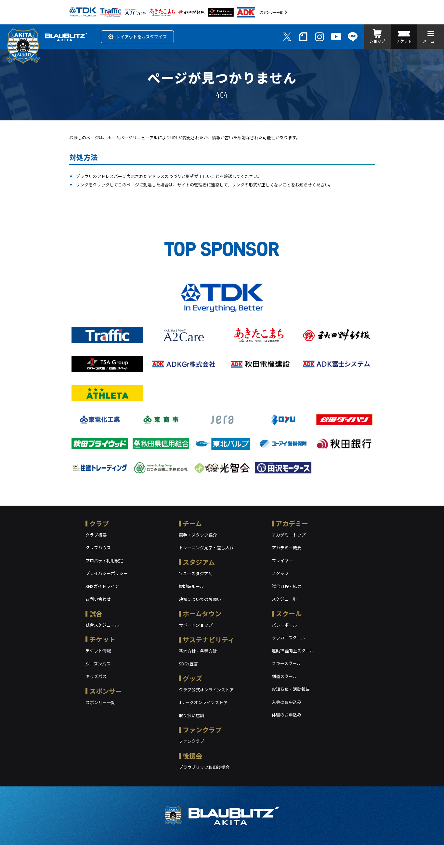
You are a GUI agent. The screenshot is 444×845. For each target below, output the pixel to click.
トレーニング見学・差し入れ (206, 547)
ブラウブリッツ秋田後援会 (204, 767)
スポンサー (105, 691)
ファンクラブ (202, 729)
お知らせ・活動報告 (291, 689)
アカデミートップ (289, 535)
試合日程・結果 (286, 586)
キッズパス (96, 676)
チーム (192, 523)
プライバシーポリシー (106, 573)
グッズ (192, 678)
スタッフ (280, 573)
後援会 (192, 755)
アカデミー (292, 523)
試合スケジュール (102, 625)
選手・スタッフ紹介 (198, 535)
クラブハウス (98, 547)
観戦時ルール (191, 586)
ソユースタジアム (195, 573)
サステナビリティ (208, 639)
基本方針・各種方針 (198, 651)
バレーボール (284, 625)
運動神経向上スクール (293, 650)
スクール (289, 613)
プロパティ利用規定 (104, 560)
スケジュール (284, 599)
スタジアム (199, 562)
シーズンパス (98, 664)
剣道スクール (284, 676)
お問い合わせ (98, 599)
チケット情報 (98, 650)
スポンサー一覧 (271, 12)
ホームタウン (202, 613)
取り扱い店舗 (191, 715)
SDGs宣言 (188, 664)
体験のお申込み (286, 715)
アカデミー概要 (286, 547)
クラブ (99, 523)
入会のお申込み (286, 702)
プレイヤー (282, 560)
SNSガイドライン (102, 586)
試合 (95, 613)
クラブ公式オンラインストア (206, 690)
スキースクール (286, 663)
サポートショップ (196, 625)
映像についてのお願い (200, 599)
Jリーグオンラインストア (203, 702)
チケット (102, 639)
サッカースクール (288, 637)
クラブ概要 (96, 535)
